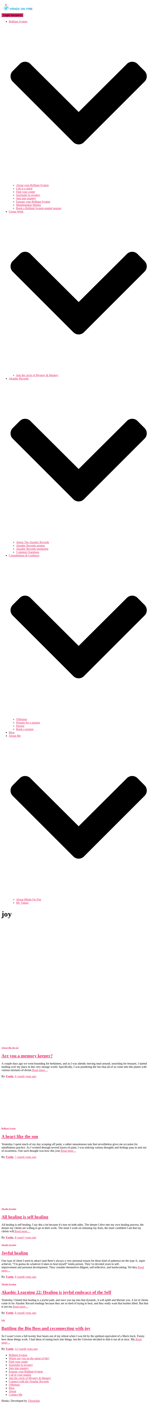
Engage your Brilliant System (33, 201)
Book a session (24, 729)
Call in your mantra (20, 1374)
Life (3, 1320)
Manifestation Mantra (28, 205)
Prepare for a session (28, 722)
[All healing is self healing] (34, 1201)
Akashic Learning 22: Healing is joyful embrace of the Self (56, 1292)
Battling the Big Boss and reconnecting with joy (45, 1328)
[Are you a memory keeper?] (34, 1040)
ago (25, 1076)
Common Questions (27, 552)
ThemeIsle (34, 1400)
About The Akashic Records (32, 542)
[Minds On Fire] (17, 11)
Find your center (25, 191)
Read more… (39, 1070)
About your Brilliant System (32, 185)
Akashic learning (8, 1209)
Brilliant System (8, 1128)
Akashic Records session (30, 545)
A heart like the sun (9, 1048)
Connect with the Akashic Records (29, 1381)
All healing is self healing (24, 1217)
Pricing (20, 725)
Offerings (21, 719)
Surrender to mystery (28, 195)
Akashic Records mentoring (32, 548)
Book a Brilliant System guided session (38, 208)
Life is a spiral (24, 188)
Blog (11, 732)
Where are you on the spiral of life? (29, 1358)
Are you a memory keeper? (27, 1055)
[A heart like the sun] (34, 1121)
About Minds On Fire (28, 899)
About (12, 1391)
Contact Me (15, 1394)
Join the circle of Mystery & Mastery (37, 375)
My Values (22, 902)
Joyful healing (14, 1253)
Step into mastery (26, 198)
